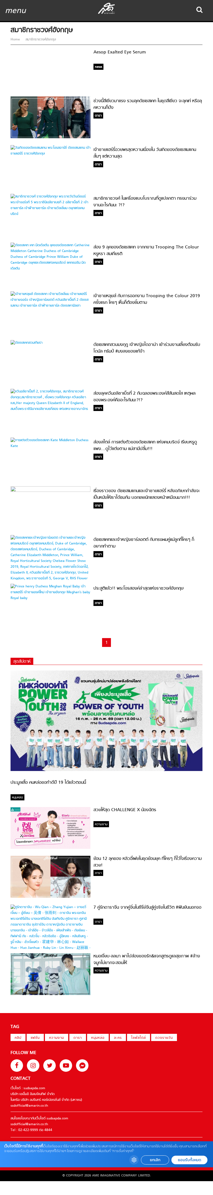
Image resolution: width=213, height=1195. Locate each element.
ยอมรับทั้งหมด (189, 1160)
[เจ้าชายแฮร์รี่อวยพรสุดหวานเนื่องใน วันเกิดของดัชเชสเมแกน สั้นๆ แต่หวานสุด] (50, 153)
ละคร (118, 1038)
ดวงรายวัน (164, 1038)
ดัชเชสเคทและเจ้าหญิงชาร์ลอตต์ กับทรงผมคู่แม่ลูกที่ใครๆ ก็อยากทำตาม (143, 543)
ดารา (77, 1038)
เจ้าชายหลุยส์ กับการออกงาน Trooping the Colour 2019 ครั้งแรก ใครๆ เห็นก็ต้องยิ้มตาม (146, 299)
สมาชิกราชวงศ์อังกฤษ (40, 39)
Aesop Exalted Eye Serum (119, 52)
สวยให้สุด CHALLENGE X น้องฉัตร (124, 810)
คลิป (18, 1038)
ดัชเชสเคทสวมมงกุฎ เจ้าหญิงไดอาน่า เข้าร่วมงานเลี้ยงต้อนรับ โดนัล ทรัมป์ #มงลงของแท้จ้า (146, 348)
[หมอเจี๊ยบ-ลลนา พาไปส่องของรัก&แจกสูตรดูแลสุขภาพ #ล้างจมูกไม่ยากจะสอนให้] (50, 994)
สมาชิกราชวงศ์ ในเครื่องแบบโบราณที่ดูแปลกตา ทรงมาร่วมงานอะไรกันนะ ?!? (144, 202)
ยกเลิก (155, 1160)
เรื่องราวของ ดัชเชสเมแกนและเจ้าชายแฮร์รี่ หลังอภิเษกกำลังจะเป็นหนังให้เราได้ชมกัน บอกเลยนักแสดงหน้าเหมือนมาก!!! (146, 494)
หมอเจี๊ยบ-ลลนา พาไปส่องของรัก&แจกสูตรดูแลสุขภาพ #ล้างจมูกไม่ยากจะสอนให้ (146, 960)
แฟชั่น (35, 1038)
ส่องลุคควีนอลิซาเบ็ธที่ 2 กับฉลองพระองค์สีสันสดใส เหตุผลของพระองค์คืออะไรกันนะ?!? (144, 397)
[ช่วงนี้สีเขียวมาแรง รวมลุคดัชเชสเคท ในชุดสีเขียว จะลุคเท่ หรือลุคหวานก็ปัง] (50, 137)
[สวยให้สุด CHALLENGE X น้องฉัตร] (50, 848)
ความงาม (56, 1038)
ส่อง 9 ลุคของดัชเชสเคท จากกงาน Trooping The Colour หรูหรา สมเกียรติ (146, 251)
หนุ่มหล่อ (98, 1038)
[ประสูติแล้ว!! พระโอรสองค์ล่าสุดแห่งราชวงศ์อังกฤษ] (50, 598)
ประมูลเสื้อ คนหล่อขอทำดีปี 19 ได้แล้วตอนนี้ (48, 782)
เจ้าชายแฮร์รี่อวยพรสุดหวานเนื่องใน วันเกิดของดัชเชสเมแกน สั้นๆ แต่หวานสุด (144, 153)
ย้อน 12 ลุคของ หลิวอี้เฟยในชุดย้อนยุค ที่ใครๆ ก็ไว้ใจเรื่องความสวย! (147, 862)
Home (16, 39)
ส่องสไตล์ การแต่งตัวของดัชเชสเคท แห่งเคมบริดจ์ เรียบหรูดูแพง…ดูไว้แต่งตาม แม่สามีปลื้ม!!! (145, 446)
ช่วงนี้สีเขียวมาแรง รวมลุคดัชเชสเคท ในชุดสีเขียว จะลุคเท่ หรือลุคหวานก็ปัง (147, 104)
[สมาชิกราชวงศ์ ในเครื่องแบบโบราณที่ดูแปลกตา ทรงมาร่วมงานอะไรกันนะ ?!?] (50, 214)
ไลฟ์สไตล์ (138, 1038)
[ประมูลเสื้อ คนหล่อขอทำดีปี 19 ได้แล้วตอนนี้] (106, 770)
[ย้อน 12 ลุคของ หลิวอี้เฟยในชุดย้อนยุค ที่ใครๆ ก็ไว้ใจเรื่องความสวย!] (50, 897)
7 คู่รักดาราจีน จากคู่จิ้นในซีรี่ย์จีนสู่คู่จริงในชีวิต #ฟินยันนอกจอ (147, 907)
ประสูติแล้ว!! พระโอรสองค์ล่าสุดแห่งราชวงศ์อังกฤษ (138, 588)
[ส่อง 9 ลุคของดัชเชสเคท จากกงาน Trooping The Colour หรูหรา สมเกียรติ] (50, 268)
